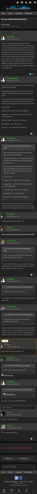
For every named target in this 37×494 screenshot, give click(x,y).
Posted (13, 39)
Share (9, 458)
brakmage (6, 24)
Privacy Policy (23, 481)
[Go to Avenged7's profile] (4, 215)
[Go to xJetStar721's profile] (4, 308)
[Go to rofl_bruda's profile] (4, 242)
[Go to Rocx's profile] (4, 346)
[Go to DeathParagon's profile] (4, 80)
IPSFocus (14, 481)
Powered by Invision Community (18, 485)
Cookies (30, 481)
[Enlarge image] (7, 375)
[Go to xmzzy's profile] (4, 414)
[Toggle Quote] (4, 146)
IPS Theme (7, 481)
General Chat (15, 26)
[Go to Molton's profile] (4, 427)
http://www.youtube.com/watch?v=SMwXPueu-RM (18, 234)
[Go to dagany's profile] (4, 229)
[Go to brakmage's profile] (4, 38)
